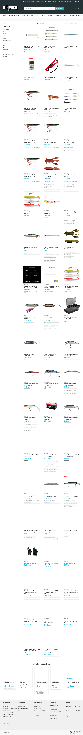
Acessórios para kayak (7, 29)
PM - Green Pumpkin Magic (49, 184)
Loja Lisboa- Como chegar (64, 1)
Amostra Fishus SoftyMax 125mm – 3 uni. (70, 77)
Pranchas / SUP (6, 49)
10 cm (70, 677)
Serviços (4, 51)
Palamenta (5, 42)
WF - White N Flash (73, 393)
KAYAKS (4, 15)
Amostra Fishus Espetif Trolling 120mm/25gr (70, 384)
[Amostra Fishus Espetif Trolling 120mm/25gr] (71, 372)
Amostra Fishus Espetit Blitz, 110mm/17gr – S (31, 455)
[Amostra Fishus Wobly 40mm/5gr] (52, 305)
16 (74, 113)
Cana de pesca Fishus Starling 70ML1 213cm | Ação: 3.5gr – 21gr (71, 621)
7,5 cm (70, 675)
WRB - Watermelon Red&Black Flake (70, 150)
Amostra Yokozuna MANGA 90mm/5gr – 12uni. (56, 684)
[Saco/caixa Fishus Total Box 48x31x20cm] (52, 551)
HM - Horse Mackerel (67, 181)
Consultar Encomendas (23, 708)
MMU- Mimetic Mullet (55, 323)
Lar (3, 18)
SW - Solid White (47, 261)
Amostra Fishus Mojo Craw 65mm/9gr (70, 248)
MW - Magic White (47, 258)
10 (74, 51)
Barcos (4, 31)
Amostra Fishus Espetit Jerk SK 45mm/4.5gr (71, 354)
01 (44, 51)
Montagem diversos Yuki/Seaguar (41, 683)
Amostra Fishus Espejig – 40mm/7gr (70, 175)
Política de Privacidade (8, 714)
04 (70, 51)
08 (48, 51)
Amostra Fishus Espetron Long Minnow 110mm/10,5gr (52, 495)
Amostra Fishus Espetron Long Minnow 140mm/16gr (32, 531)
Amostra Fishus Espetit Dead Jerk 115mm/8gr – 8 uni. (51, 286)
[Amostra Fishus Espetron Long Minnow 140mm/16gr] (32, 519)
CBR (27, 359)
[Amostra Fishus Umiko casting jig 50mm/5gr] (32, 96)
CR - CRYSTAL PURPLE (67, 422)
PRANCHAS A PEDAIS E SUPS (65, 15)
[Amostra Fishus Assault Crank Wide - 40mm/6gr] (71, 443)
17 (76, 113)
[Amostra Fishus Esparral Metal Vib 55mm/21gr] (52, 342)
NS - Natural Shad (67, 145)
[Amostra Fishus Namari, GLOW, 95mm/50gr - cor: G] (32, 34)
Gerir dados (20, 712)
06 (30, 147)
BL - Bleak (49, 322)
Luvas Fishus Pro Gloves (30, 563)
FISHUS (28, 44)
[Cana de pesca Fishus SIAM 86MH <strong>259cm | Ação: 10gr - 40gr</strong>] (32, 608)
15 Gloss (69, 291)
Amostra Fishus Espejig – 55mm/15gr (70, 212)
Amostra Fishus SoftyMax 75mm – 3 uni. (70, 47)
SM (36, 291)
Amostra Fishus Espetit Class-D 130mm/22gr (31, 495)
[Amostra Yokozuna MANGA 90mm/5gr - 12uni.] (57, 673)
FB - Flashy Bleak (36, 500)
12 (64, 113)
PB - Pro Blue (46, 260)
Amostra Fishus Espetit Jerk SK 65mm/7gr (51, 384)
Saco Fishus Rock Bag (69, 563)
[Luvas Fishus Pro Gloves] (32, 551)
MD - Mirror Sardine (47, 469)
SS (44, 359)
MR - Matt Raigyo (55, 469)
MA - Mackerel (36, 147)
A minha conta (21, 706)
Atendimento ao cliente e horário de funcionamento (10, 709)
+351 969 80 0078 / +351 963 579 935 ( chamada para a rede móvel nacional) (39, 1)
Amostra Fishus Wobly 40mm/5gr (49, 317)
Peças (4, 45)
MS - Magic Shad (55, 325)
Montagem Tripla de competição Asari (9, 683)
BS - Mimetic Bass (47, 461)
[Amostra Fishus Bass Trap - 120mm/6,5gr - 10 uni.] (71, 129)
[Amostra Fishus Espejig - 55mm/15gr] (71, 200)
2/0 (10, 687)
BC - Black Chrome (73, 220)
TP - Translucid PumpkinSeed (49, 537)
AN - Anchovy (66, 220)
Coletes (4, 35)
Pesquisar (58, 8)
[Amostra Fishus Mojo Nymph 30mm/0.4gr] (52, 96)
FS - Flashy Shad (27, 388)
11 (76, 51)
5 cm (70, 674)
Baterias (4, 33)
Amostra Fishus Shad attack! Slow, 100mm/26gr (71, 286)
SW (24, 292)
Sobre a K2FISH (6, 706)
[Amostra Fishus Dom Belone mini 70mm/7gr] (32, 372)
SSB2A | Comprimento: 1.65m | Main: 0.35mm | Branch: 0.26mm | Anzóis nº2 (41, 688)
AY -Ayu (45, 322)
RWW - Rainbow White (74, 501)
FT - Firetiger (74, 388)
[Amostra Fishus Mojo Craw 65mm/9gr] (71, 236)
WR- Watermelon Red (48, 186)
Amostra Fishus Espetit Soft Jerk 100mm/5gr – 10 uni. (31, 286)
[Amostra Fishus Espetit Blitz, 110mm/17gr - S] (32, 443)
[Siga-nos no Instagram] (68, 719)
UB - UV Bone (46, 538)
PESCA (38, 15)
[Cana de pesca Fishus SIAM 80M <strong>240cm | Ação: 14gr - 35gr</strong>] (52, 579)
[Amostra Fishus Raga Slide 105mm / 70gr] (52, 200)
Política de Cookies (7, 716)
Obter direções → (54, 718)
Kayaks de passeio (38, 708)
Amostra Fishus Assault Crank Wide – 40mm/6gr (71, 455)
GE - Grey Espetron (54, 461)
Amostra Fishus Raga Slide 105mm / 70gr (51, 212)
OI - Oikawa (53, 464)
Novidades (36, 715)
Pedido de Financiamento (8, 718)
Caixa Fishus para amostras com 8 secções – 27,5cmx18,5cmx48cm (71, 318)
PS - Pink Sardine (67, 501)
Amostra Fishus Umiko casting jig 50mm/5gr (30, 108)
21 (66, 51)
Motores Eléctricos (7, 40)
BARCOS (56, 15)
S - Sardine (46, 326)
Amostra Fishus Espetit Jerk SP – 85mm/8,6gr (71, 418)
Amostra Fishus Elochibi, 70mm (70, 108)
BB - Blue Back (46, 500)
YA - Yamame (54, 328)
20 (64, 51)
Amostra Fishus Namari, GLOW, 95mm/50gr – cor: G (32, 47)
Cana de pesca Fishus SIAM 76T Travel (71, 592)
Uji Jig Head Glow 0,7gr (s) (30, 77)
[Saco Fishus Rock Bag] (71, 551)
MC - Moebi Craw (67, 254)
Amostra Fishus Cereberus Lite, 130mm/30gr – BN (70, 531)
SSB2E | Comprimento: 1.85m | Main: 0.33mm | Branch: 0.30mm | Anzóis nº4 (41, 692)
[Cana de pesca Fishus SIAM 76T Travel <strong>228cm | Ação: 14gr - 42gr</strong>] (71, 579)
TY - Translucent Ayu (27, 424)
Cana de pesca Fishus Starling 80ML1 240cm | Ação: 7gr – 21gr (32, 651)
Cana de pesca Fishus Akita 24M (51, 621)
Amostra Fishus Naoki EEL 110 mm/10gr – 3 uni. (51, 47)
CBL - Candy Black (55, 322)
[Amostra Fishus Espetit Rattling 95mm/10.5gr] (52, 443)
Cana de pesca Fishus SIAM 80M (51, 592)
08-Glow (27, 113)
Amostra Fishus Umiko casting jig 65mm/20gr (30, 175)
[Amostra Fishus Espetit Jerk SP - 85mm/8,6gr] (71, 406)
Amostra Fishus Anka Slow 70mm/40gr (30, 248)
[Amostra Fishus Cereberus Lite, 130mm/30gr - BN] (71, 519)
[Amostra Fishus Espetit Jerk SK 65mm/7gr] (52, 372)
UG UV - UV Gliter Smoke (48, 116)
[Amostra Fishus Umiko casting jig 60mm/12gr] (52, 129)
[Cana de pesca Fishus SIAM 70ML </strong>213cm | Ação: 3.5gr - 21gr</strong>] (32, 579)
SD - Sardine (72, 186)
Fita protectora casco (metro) (73, 683)
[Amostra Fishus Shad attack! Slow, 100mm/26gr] (71, 274)
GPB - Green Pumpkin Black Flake (50, 113)
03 (24, 147)
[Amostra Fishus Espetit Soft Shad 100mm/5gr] (52, 236)
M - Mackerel (74, 181)
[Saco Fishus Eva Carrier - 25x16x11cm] (52, 406)
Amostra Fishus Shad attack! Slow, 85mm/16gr (31, 212)
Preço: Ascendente (74, 23)
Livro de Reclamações (7, 723)
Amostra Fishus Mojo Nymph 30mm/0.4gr (51, 108)
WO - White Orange (35, 424)
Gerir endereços (21, 710)
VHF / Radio (5, 56)
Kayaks (4, 38)
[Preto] (68, 687)
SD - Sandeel (52, 500)
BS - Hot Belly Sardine (67, 388)
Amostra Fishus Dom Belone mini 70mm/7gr (31, 384)
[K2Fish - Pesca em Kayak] (10, 8)
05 (46, 51)
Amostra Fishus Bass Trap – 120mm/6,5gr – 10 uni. (71, 141)
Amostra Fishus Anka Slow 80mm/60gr (30, 317)
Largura (68, 672)
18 (66, 113)
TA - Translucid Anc (47, 466)
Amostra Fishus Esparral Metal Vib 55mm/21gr (50, 354)
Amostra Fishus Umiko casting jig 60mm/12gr (50, 141)
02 (68, 51)
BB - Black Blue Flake (67, 252)
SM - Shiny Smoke (47, 252)
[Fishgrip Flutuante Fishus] (52, 65)
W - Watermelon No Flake (68, 147)
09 (50, 51)
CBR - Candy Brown (75, 252)
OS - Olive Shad (54, 258)
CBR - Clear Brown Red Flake (49, 181)
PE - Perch (53, 535)
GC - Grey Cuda (72, 500)
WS (46, 359)
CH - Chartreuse (66, 184)
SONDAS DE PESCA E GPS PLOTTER (25, 15)
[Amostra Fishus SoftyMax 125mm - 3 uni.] (71, 65)
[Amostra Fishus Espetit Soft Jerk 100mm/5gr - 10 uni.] (32, 274)
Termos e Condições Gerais (8, 712)
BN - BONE (65, 535)
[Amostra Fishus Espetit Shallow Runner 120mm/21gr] (71, 483)
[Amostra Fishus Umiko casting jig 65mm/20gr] (32, 163)
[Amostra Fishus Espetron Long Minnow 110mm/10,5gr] (52, 483)
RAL (3, 720)
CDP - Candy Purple (31, 422)
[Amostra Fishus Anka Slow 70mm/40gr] (32, 236)
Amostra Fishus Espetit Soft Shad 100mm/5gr (51, 248)
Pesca (4, 47)
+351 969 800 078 (53, 709)
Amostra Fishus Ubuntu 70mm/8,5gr (30, 418)
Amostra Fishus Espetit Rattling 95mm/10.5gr (50, 455)
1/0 (6, 687)
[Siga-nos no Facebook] (66, 719)
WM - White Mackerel (55, 466)
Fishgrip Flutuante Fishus (50, 77)
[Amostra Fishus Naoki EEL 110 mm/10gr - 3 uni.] (52, 34)
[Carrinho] (70, 8)
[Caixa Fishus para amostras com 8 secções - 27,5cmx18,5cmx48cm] (71, 305)
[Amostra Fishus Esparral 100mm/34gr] (52, 519)
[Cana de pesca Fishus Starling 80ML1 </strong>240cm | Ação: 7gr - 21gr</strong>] (32, 638)
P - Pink (72, 184)
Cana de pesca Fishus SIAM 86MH (31, 621)
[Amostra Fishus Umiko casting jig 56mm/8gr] (32, 129)
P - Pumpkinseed (47, 535)
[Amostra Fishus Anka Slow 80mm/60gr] (32, 305)
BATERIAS (43, 15)
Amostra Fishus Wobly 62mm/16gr (29, 354)
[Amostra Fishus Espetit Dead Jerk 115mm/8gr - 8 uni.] (52, 274)
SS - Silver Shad (52, 260)
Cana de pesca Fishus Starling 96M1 (51, 650)
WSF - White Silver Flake (48, 254)
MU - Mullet (66, 391)
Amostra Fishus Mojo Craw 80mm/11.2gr (51, 175)
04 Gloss (65, 291)
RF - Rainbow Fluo (72, 391)
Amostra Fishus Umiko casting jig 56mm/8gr (30, 141)
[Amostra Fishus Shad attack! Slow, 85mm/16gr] (32, 200)
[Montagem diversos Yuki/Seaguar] (41, 673)
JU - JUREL (32, 113)
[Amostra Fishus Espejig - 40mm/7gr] (71, 163)
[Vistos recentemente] (79, 731)
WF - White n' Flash (47, 328)
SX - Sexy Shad (51, 326)
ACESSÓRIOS (49, 15)
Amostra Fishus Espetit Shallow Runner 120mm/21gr (71, 495)
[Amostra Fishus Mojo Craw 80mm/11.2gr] (52, 163)
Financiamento (77, 1)
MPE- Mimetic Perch (47, 325)
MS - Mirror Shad (47, 464)
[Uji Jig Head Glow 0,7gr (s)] (32, 65)
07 (24, 113)
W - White (70, 506)
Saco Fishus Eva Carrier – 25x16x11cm (50, 418)
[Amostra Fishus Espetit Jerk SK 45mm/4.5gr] (71, 342)
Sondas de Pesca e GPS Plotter (9, 54)
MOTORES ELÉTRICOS (12, 15)
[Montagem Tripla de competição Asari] (10, 673)
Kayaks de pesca (37, 706)
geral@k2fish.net (53, 715)
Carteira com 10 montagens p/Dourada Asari (25, 684)
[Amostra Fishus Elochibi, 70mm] (71, 96)
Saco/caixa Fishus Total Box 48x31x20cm (51, 563)
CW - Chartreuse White (48, 255)
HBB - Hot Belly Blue (67, 390)
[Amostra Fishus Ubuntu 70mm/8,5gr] (32, 406)
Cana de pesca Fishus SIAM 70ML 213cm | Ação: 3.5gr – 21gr (31, 592)
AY (24, 359)
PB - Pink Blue (66, 186)
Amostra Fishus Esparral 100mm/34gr (50, 531)
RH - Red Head (66, 393)
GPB (45, 291)
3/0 (12, 687)
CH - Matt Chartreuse (28, 500)
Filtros (5, 23)
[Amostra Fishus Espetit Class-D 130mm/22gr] (32, 483)
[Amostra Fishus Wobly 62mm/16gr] (32, 342)
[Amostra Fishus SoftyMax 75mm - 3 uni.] (71, 34)
